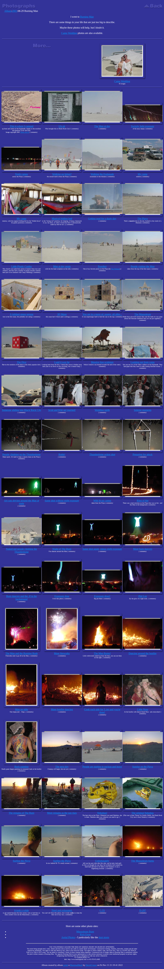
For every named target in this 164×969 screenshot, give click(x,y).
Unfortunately (102, 860)
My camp (142, 174)
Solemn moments (142, 410)
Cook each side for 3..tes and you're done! (102, 711)
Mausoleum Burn (85, 931)
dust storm (104, 937)
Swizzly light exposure (142, 126)
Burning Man (87, 16)
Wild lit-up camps (102, 500)
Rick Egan (85, 934)
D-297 (142, 910)
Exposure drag (61, 596)
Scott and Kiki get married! (62, 410)
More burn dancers (142, 549)
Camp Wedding (69, 33)
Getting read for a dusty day (102, 218)
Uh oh (62, 126)
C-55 (102, 910)
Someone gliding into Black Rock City (21, 410)
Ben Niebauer (115, 269)
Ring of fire (142, 500)
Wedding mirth (102, 410)
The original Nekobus (142, 813)
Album (7, 11)
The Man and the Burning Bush (21, 653)
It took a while (21, 910)
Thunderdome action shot (102, 454)
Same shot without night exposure (62, 500)
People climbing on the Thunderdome (21, 454)
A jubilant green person (21, 314)
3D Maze (62, 314)
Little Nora (142, 709)
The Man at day (102, 126)
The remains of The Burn (21, 813)
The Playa (142, 218)
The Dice (21, 362)
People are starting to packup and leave (102, 766)
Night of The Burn (61, 549)
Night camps (21, 174)
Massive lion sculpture (102, 362)
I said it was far (62, 362)
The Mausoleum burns (142, 860)
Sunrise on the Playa (142, 766)
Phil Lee (142, 596)
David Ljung (91, 965)
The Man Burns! (102, 653)
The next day (62, 766)
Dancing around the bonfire (142, 653)
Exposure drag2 (102, 596)
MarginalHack (76, 965)
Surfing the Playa (21, 860)
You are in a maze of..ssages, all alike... (102, 314)
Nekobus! (102, 813)
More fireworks (62, 653)
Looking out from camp (143, 362)
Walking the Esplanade (102, 174)
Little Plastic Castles (21, 266)
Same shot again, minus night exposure (102, 549)
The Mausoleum (142, 314)
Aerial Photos (68, 937)
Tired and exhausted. (61, 910)
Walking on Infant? (62, 174)
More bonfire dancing (62, 709)
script (65, 965)
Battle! (61, 454)
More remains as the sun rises (62, 813)
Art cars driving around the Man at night (21, 502)
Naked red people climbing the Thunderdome (21, 550)
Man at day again (62, 266)
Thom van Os (24, 132)
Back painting (21, 766)
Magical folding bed (62, 218)
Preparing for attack (142, 454)
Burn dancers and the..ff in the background (21, 597)
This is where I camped (21, 126)
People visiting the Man (143, 266)
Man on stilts (21, 709)
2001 (14, 11)
